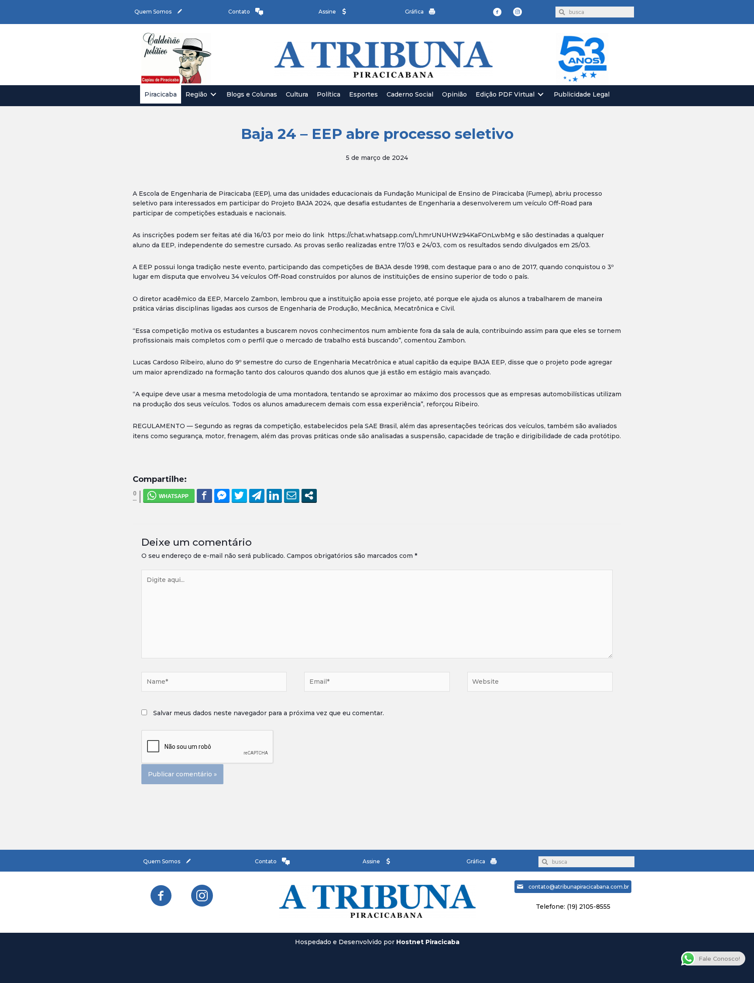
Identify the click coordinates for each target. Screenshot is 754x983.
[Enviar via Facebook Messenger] (222, 495)
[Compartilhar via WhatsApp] (169, 495)
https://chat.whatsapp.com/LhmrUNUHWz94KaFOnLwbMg (421, 235)
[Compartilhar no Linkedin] (274, 495)
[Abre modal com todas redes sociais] (309, 495)
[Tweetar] (239, 495)
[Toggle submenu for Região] (213, 95)
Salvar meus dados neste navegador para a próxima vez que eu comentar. (268, 713)
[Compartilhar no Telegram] (256, 495)
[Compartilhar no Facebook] (204, 495)
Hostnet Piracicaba (427, 942)
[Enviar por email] (291, 495)
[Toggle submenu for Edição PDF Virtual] (540, 95)
